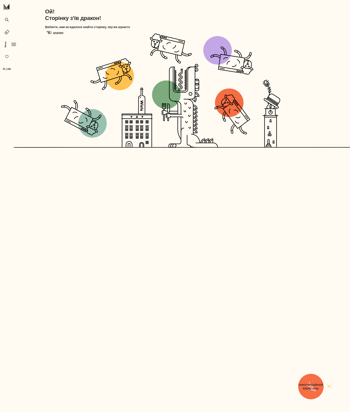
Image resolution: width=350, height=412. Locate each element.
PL (4, 69)
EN (9, 69)
